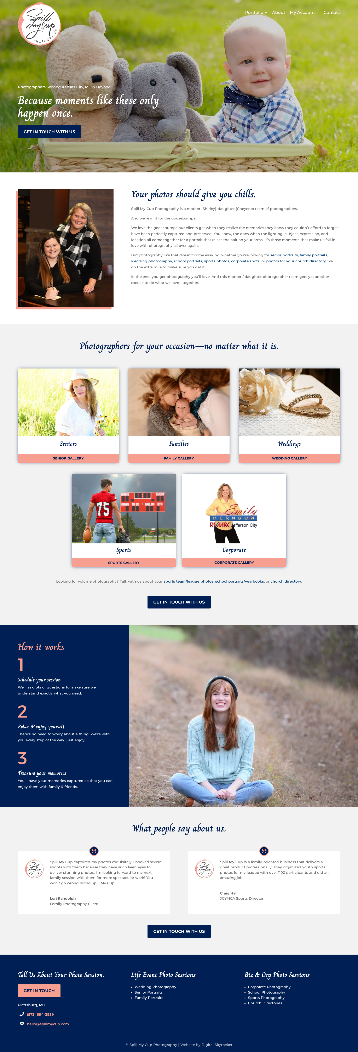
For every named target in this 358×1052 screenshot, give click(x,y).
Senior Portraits (149, 992)
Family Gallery (179, 458)
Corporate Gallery (234, 563)
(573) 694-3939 (40, 1014)
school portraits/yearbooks (239, 581)
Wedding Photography (155, 987)
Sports (123, 550)
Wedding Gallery (289, 458)
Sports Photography (266, 998)
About (278, 13)
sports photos (216, 261)
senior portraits (284, 255)
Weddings (289, 443)
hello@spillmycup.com (48, 1024)
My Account (302, 13)
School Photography (266, 992)
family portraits (313, 255)
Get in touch (39, 990)
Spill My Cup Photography (153, 1045)
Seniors (68, 443)
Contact (332, 13)
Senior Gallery (68, 458)
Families (179, 443)
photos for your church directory (296, 261)
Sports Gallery (123, 563)
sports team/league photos (188, 581)
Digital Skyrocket (217, 1045)
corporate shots (245, 261)
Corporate (234, 550)
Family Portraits (149, 998)
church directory (286, 581)
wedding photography (151, 261)
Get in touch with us (49, 131)
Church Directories (265, 1003)
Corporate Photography (269, 987)
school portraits (188, 261)
